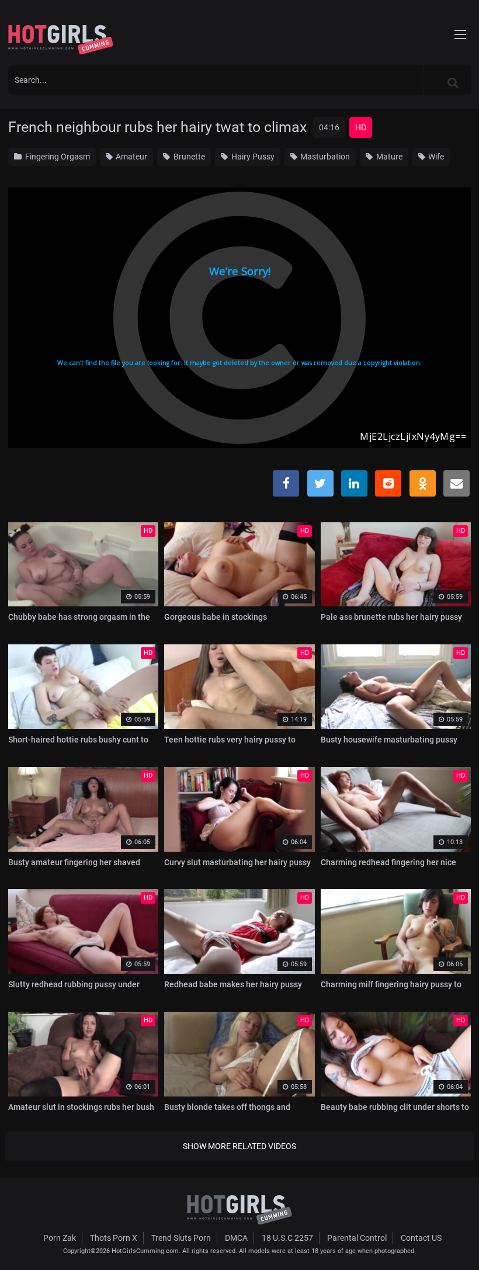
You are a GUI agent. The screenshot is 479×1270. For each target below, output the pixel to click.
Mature (388, 156)
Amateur (130, 156)
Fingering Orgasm (56, 156)
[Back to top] (447, 1234)
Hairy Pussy (252, 156)
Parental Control (357, 1238)
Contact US (421, 1238)
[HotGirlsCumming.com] (60, 39)
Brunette (188, 156)
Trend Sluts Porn (181, 1238)
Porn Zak (59, 1238)
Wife (435, 156)
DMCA (236, 1238)
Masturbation (324, 156)
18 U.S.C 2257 (287, 1238)
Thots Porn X (113, 1238)
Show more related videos (239, 1146)
